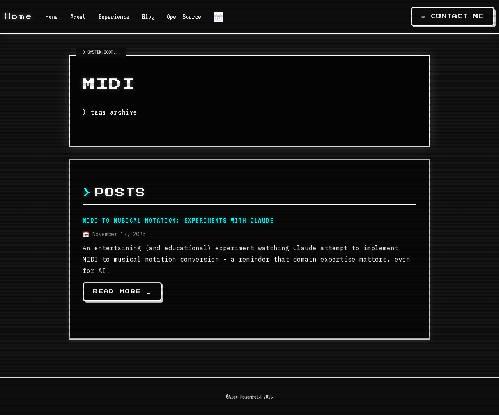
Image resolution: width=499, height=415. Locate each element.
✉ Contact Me (452, 16)
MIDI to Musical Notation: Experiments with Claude (178, 220)
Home (19, 16)
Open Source (184, 16)
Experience (113, 16)
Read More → (122, 291)
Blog (148, 16)
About (78, 16)
